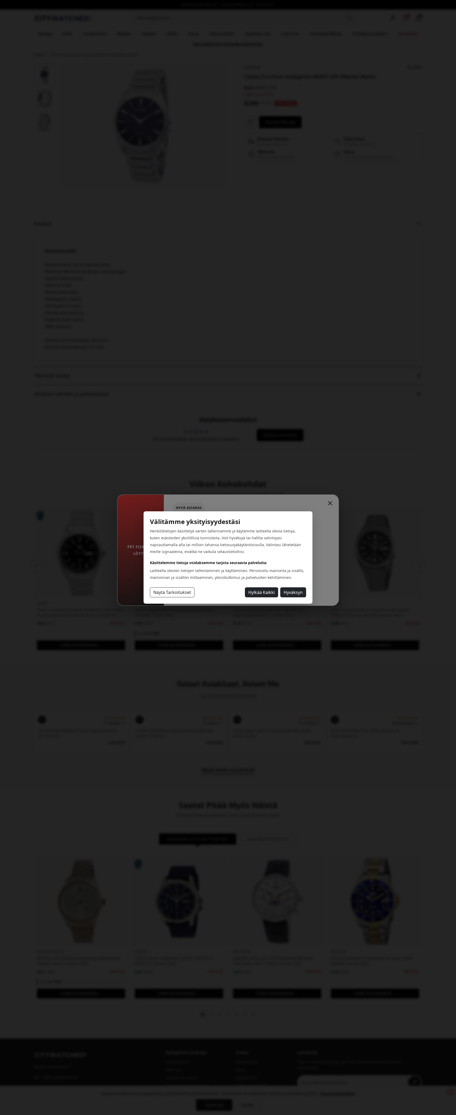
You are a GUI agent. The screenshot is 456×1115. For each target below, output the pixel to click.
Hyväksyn (293, 592)
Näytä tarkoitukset (172, 592)
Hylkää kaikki (261, 592)
